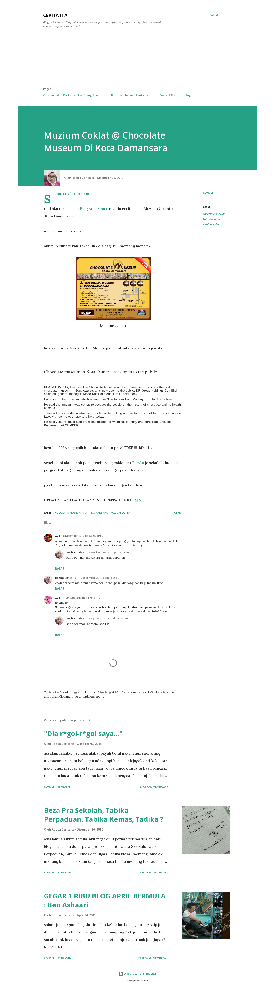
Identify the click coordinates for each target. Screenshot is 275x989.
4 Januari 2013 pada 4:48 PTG (82, 597)
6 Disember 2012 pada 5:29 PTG (83, 536)
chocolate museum (214, 214)
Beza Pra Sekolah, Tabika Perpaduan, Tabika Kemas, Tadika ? (103, 815)
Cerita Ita (55, 15)
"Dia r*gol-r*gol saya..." (83, 733)
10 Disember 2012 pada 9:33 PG (111, 552)
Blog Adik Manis (94, 208)
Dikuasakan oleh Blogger (139, 973)
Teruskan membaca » (153, 786)
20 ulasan (64, 872)
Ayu (57, 536)
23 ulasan (64, 958)
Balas (59, 569)
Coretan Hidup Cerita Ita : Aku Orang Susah (71, 95)
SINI (138, 500)
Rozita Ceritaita (77, 552)
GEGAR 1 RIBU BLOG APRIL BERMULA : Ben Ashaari (105, 900)
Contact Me (167, 95)
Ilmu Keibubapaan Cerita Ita (130, 95)
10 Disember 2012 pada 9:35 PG (99, 577)
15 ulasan (64, 786)
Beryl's (138, 462)
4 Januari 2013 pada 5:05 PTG (109, 618)
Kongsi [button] (208, 192)
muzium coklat (211, 224)
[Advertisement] (137, 59)
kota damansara (212, 219)
